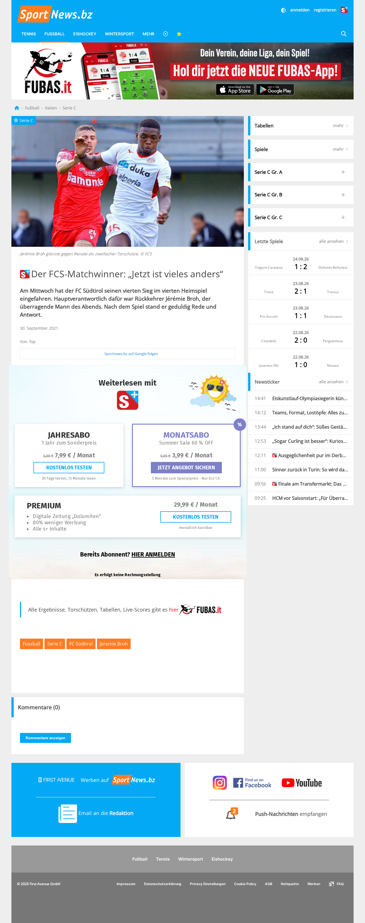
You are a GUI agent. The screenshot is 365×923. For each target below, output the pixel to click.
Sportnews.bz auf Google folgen (131, 353)
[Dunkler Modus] (284, 10)
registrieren (325, 10)
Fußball (54, 33)
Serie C (69, 108)
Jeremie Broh (114, 644)
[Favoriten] (179, 34)
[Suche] (343, 34)
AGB (268, 884)
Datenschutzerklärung (162, 884)
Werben (313, 884)
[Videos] (165, 34)
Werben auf (94, 780)
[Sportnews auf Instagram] (220, 782)
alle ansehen (332, 241)
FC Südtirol (81, 644)
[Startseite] (17, 108)
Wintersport (119, 33)
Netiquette (290, 884)
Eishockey (84, 33)
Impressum (126, 884)
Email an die (105, 813)
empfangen (280, 813)
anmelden (300, 10)
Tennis (28, 33)
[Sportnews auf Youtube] (302, 782)
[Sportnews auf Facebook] (253, 782)
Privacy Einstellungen (208, 884)
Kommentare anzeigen (45, 738)
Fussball (31, 644)
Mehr (148, 33)
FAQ (340, 884)
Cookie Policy (245, 884)
